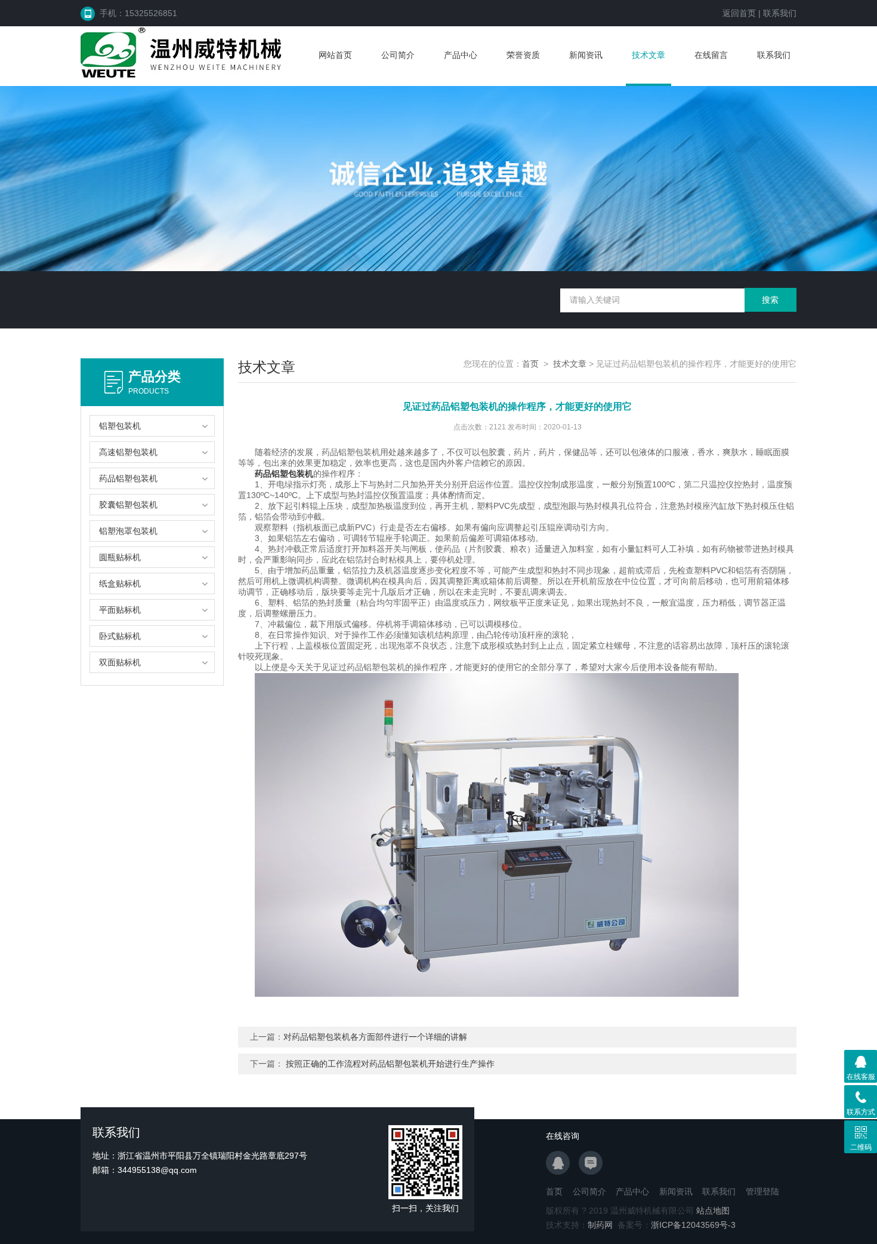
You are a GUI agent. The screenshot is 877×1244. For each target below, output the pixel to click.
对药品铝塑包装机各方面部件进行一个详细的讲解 (375, 1037)
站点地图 (713, 1210)
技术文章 (648, 55)
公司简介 (398, 55)
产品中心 (460, 55)
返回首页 (739, 13)
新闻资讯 (586, 55)
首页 (530, 363)
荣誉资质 (523, 55)
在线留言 (711, 55)
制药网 (600, 1225)
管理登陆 (762, 1191)
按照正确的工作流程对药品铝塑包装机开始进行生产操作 (390, 1063)
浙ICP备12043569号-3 (693, 1225)
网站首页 (335, 55)
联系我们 (779, 13)
